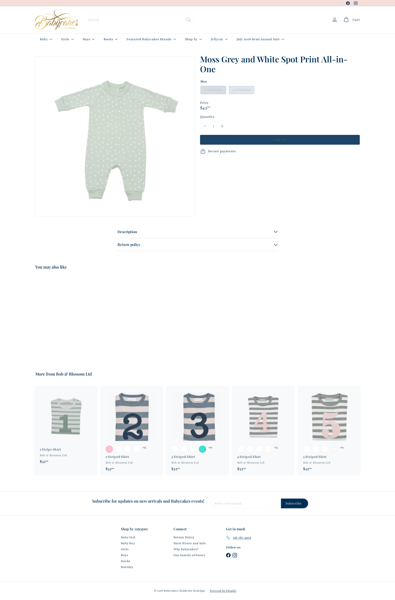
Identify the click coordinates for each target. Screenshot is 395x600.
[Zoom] (115, 136)
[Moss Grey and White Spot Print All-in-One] (60, 317)
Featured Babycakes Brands (149, 39)
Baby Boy (128, 543)
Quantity (207, 117)
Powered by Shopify (223, 590)
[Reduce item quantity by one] (205, 126)
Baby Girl (128, 537)
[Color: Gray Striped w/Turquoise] (334, 449)
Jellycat (217, 39)
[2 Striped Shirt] (131, 430)
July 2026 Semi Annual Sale (258, 39)
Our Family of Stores (189, 555)
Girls (65, 39)
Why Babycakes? (185, 549)
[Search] (188, 20)
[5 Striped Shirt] (329, 430)
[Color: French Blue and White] (136, 449)
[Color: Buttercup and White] (118, 449)
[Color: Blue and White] (306, 449)
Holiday (127, 567)
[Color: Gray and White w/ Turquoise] (202, 449)
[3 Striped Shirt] (197, 430)
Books (109, 39)
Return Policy (183, 537)
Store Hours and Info (189, 543)
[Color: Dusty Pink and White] (127, 449)
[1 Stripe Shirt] (65, 427)
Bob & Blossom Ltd (74, 374)
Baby (44, 39)
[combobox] (139, 20)
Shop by (191, 39)
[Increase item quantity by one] (222, 126)
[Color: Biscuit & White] (241, 449)
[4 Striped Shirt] (263, 430)
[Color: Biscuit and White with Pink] (109, 449)
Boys (87, 39)
